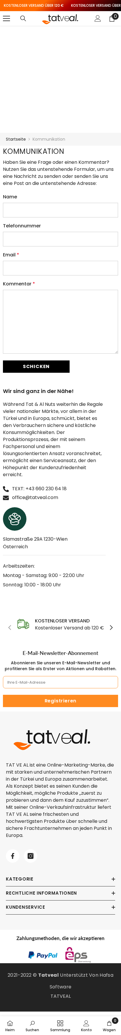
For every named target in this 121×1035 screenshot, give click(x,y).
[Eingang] (98, 18)
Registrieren (61, 700)
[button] (36, 366)
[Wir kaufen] (23, 18)
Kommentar (19, 283)
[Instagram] (30, 856)
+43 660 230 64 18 (46, 488)
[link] (60, 624)
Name (10, 196)
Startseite (16, 139)
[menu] (6, 18)
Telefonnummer (22, 225)
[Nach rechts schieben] (111, 628)
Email (11, 254)
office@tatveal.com (35, 497)
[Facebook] (12, 856)
